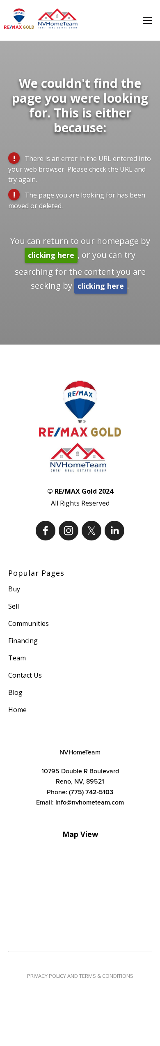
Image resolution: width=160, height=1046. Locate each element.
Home (17, 709)
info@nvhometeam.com (89, 802)
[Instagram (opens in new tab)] (68, 530)
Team (17, 657)
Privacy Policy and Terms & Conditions (80, 975)
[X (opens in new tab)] (91, 530)
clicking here (51, 255)
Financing (23, 640)
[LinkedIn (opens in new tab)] (114, 530)
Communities (28, 623)
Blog (15, 692)
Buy (14, 588)
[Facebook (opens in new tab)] (45, 530)
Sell (13, 606)
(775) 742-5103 (91, 792)
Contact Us (25, 675)
